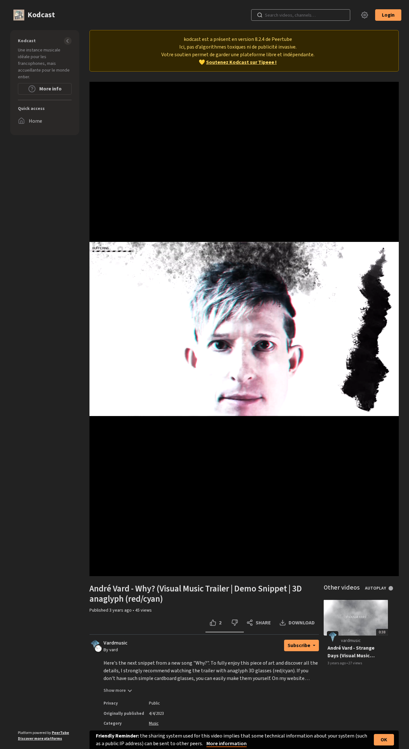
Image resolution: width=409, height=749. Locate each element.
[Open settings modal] (364, 15)
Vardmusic (115, 643)
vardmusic (351, 640)
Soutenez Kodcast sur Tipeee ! (241, 62)
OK (384, 739)
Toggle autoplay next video (393, 588)
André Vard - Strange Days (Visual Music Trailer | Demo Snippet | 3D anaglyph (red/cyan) (352, 652)
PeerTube (60, 733)
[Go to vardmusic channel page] (98, 648)
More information (226, 743)
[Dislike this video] (234, 623)
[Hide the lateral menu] (68, 41)
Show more (115, 690)
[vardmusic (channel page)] (333, 636)
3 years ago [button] (121, 610)
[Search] (260, 15)
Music (153, 723)
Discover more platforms (40, 738)
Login (388, 15)
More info (50, 88)
